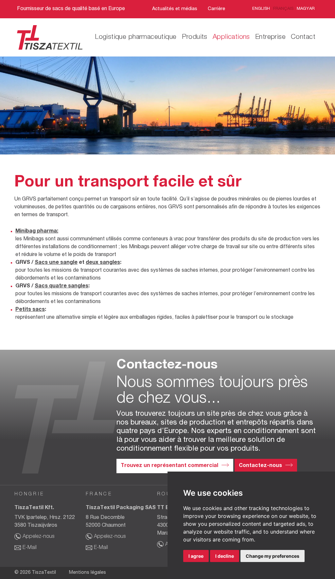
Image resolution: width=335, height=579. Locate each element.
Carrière (216, 9)
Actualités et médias (174, 9)
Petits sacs (30, 310)
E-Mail (30, 548)
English (261, 9)
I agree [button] (195, 556)
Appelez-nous (38, 536)
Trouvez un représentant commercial (169, 466)
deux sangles (103, 262)
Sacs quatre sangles (61, 286)
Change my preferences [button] (272, 556)
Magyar (306, 9)
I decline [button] (224, 556)
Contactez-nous (260, 466)
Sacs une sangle (56, 262)
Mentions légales (87, 573)
